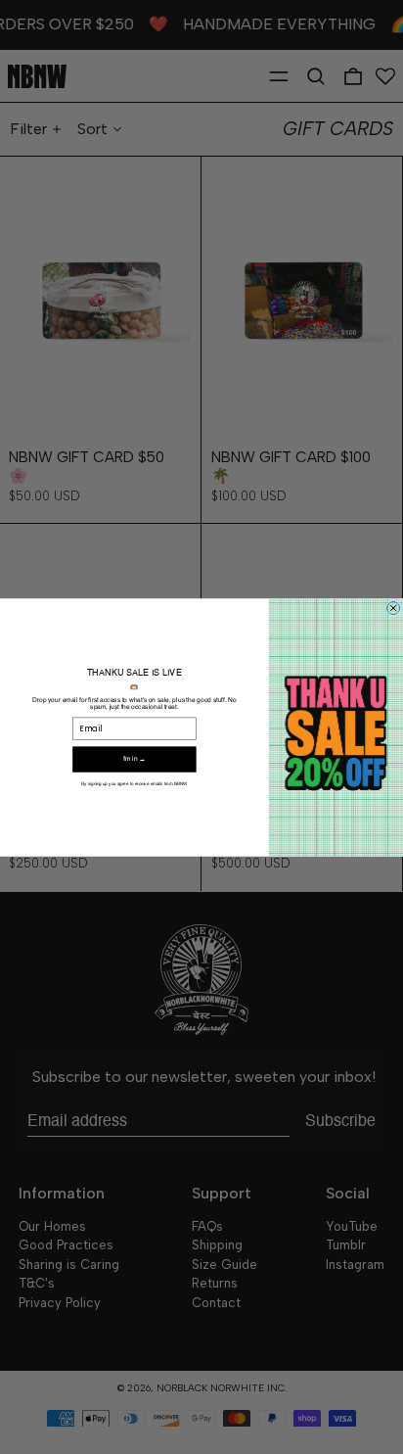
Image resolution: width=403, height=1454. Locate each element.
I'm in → (134, 759)
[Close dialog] (393, 607)
